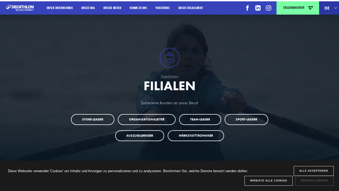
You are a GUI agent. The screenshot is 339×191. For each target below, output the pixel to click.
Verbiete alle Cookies (268, 180)
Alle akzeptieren (313, 171)
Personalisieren (314, 180)
